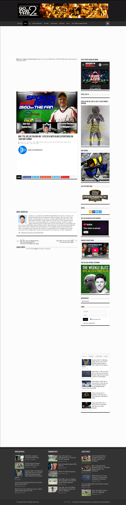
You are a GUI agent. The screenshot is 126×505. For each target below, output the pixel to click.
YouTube (46, 23)
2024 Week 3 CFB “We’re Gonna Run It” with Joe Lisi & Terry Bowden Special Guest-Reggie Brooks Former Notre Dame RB (95, 385)
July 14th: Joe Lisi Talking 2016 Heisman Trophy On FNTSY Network (66, 489)
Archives (19, 23)
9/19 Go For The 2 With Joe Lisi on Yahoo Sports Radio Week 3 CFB (28, 489)
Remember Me (96, 319)
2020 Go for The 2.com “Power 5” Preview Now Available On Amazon (99, 477)
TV (30, 23)
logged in (36, 248)
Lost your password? (89, 323)
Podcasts (61, 23)
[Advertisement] (63, 41)
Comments (99, 356)
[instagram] (100, 211)
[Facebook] (93, 211)
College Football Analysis (29, 59)
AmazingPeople (105, 502)
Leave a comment (24, 143)
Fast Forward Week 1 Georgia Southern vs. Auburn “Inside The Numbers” (99, 458)
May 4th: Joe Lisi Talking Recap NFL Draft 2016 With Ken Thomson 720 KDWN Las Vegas (29, 241)
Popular (91, 356)
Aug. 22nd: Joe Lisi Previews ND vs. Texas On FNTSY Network (67, 457)
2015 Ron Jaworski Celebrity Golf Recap (32, 456)
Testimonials (54, 23)
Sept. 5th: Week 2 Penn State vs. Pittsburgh (99, 491)
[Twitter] (96, 211)
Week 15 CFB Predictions (66, 471)
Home (19, 59)
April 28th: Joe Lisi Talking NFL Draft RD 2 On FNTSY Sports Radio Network (67, 480)
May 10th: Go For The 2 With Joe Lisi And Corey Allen (65, 241)
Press (68, 23)
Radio (25, 23)
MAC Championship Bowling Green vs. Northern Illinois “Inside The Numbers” (101, 468)
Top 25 (69, 142)
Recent (84, 356)
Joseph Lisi (23, 142)
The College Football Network (79, 23)
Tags (105, 356)
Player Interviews (37, 23)
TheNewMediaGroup (86, 502)
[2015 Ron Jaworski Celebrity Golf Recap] (19, 458)
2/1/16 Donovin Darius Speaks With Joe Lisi (32, 464)
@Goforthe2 (85, 298)
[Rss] (90, 211)
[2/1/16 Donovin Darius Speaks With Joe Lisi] (19, 466)
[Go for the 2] (63, 10)
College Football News (57, 142)
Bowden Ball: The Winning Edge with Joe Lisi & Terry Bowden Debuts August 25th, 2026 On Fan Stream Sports (95, 363)
